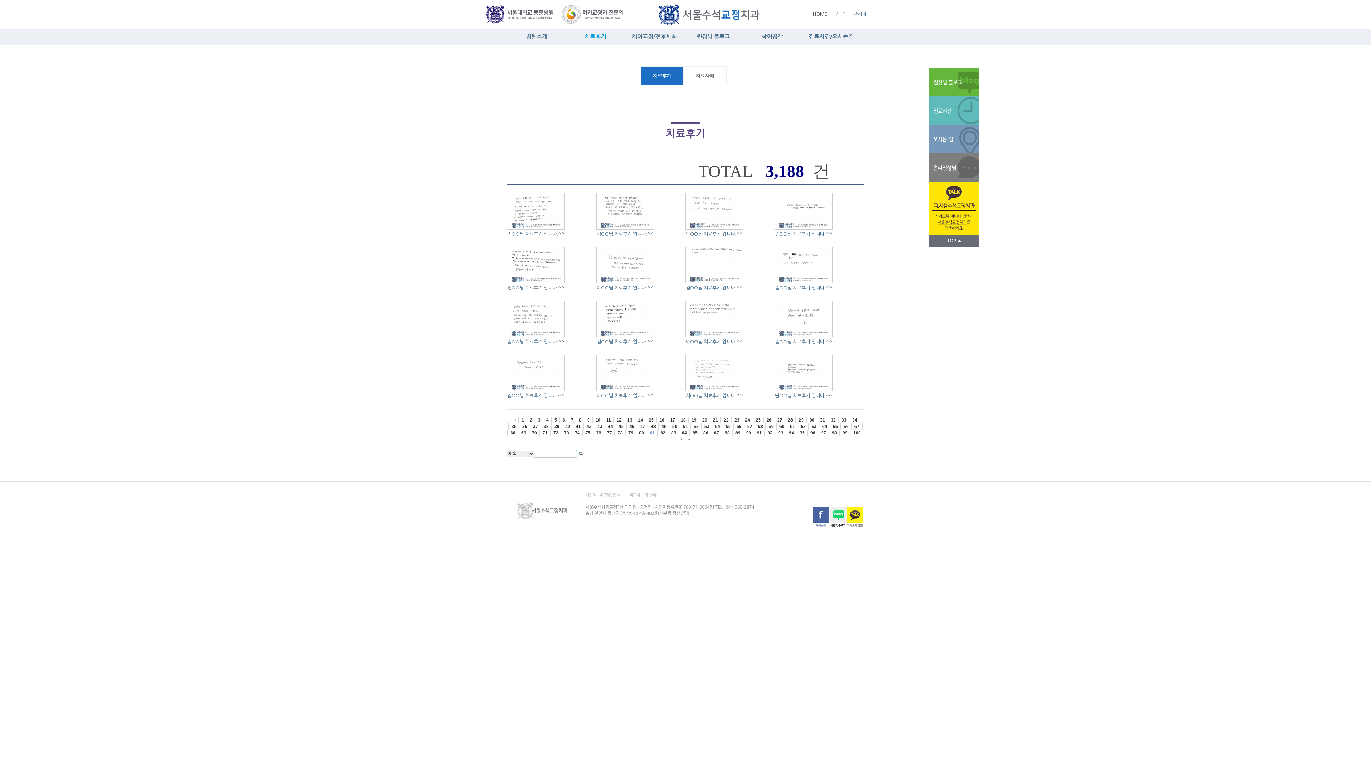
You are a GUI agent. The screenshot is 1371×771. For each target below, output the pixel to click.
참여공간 (772, 36)
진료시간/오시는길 (831, 36)
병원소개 (536, 36)
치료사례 (705, 75)
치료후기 (595, 36)
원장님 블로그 (713, 36)
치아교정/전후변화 (654, 36)
